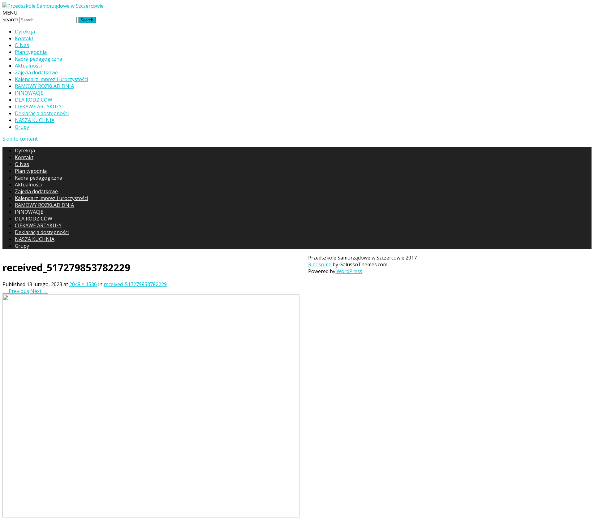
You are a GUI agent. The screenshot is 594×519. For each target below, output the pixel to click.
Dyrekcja (25, 31)
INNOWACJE (29, 92)
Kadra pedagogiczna (38, 58)
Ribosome (319, 264)
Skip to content (20, 138)
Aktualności (28, 65)
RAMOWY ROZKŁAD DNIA (44, 86)
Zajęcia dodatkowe (36, 72)
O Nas (22, 45)
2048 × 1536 (83, 284)
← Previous (15, 291)
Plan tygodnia (31, 52)
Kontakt (24, 38)
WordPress (348, 271)
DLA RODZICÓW (33, 99)
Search (10, 19)
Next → (39, 291)
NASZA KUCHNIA (34, 120)
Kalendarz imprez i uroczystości (51, 79)
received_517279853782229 (135, 284)
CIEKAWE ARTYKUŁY (38, 106)
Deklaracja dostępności (42, 113)
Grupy (22, 127)
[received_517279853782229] (150, 515)
